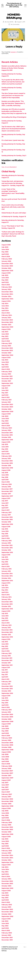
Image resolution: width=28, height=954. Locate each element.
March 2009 (6, 735)
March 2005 (6, 848)
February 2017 (7, 512)
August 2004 (6, 865)
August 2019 (6, 442)
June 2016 (5, 531)
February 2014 (7, 597)
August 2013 (6, 611)
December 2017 (7, 489)
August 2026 (6, 245)
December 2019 (7, 433)
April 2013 (5, 620)
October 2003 (6, 886)
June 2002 (5, 923)
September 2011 (7, 665)
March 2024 (6, 313)
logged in (13, 52)
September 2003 (7, 888)
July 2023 (5, 332)
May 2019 (5, 449)
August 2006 (6, 808)
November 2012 (7, 632)
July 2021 (5, 388)
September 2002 (7, 916)
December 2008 (7, 743)
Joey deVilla (10, 22)
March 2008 (6, 764)
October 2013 (6, 606)
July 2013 (5, 613)
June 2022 (5, 362)
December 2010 (7, 686)
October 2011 (6, 663)
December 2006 (7, 799)
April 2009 (5, 733)
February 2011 (6, 681)
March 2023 (6, 341)
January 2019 (6, 458)
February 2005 (7, 851)
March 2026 (6, 256)
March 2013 (5, 623)
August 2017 (6, 498)
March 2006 (6, 820)
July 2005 (5, 839)
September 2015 (7, 552)
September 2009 (7, 721)
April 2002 (5, 928)
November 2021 (7, 379)
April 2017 (5, 508)
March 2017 (5, 510)
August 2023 (6, 329)
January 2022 (6, 374)
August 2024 (6, 301)
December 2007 (7, 771)
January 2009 (6, 740)
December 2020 (7, 404)
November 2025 (7, 266)
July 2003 (5, 893)
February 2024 (7, 315)
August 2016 (6, 526)
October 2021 (6, 381)
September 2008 (7, 750)
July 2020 (5, 416)
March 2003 (6, 902)
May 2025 (5, 280)
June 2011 (5, 672)
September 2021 (7, 383)
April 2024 (5, 310)
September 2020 (7, 411)
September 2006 (7, 806)
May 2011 (5, 674)
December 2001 (7, 937)
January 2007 (6, 797)
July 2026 (5, 247)
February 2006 (7, 822)
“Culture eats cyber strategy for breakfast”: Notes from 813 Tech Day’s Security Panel (13, 234)
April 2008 (5, 761)
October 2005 (6, 832)
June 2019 (5, 447)
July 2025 (5, 275)
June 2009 (5, 728)
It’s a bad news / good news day (13, 140)
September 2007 (7, 778)
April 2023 (5, 339)
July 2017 (5, 501)
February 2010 (7, 710)
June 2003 (5, 895)
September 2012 (7, 637)
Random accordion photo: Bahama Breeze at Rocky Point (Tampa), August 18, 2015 (14, 68)
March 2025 (6, 285)
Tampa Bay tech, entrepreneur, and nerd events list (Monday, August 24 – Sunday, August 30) (13, 183)
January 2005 (6, 853)
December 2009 (7, 714)
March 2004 (6, 876)
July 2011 (5, 670)
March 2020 (6, 425)
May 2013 (5, 618)
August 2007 (6, 780)
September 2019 (7, 440)
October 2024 (6, 296)
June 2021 (5, 390)
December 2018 (7, 461)
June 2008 (5, 757)
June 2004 (5, 869)
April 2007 (5, 789)
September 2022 (7, 355)
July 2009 (5, 726)
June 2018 (5, 475)
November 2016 (7, 519)
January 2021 (6, 402)
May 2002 (5, 926)
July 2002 (5, 921)
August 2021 (6, 386)
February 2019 (7, 456)
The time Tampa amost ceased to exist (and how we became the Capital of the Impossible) (13, 95)
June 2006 (5, 813)
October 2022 (6, 353)
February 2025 (7, 287)
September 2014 (7, 580)
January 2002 (6, 935)
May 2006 (5, 815)
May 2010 (5, 703)
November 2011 (7, 660)
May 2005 (5, 843)
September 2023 (7, 327)
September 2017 (7, 496)
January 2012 (6, 656)
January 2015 (6, 571)
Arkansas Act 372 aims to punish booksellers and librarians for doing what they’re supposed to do (14, 111)
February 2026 (7, 259)
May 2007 (5, 787)
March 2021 (5, 397)
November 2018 (7, 463)
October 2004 (6, 860)
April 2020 (5, 423)
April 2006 (5, 818)
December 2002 (7, 909)
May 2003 (5, 897)
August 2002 (6, 919)
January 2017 (6, 515)
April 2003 (5, 900)
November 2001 (7, 940)
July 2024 (5, 303)
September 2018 (7, 468)
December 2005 (7, 827)
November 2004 (7, 858)
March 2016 (5, 538)
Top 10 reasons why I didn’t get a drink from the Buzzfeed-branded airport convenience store (13, 129)
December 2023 (7, 320)
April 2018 (5, 479)
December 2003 (7, 881)
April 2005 (5, 846)
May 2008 (5, 759)
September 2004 (7, 862)
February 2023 (7, 343)
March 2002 (6, 930)
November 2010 (7, 688)
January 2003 (6, 907)
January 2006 (6, 825)
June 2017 (5, 503)
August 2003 (6, 890)
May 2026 (5, 252)
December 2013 (7, 602)
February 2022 (7, 371)
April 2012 (5, 649)
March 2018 (6, 482)
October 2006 (6, 804)
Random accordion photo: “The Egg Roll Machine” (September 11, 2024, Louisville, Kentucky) (13, 103)
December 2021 (7, 376)
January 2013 (6, 627)
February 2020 (7, 428)
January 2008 (6, 768)
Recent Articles (10, 62)
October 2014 (6, 578)
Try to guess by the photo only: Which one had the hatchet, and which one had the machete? (13, 82)
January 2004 (6, 879)
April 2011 (5, 677)
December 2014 (7, 573)
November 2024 (7, 294)
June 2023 (5, 334)
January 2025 (6, 289)
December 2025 (7, 263)
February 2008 (7, 766)
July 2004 (5, 867)
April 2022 (5, 367)
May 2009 (5, 731)
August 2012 (6, 639)
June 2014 (5, 588)
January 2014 (6, 599)
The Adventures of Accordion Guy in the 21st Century (14, 5)
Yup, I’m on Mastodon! (9, 167)
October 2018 (6, 465)
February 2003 (7, 905)
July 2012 (5, 642)
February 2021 (7, 400)
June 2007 (5, 785)
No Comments (15, 24)
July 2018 (5, 472)
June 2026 (5, 249)
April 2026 (5, 254)
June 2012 (5, 644)
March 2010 (6, 707)
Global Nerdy (8, 171)
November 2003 (7, 883)
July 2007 (5, 782)
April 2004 (5, 874)
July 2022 (5, 360)
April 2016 (5, 536)
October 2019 (6, 437)
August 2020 (6, 414)
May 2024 (5, 308)
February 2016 (7, 541)
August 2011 (6, 667)
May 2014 (5, 590)
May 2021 (5, 393)
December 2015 (7, 545)
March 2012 (5, 651)
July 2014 (5, 585)
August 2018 (6, 470)
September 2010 (7, 693)
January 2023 (6, 346)
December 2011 (7, 658)
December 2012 (7, 630)
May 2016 (5, 533)
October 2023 (6, 324)
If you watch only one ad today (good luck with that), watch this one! (13, 207)
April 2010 (5, 705)
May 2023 (5, 336)
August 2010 (6, 696)
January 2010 (6, 712)
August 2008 (6, 752)
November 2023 (7, 322)
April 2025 (5, 282)
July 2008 (5, 754)
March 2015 (5, 566)
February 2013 (7, 625)
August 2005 (6, 836)
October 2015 (6, 550)
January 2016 (6, 543)
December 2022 (7, 348)
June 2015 (5, 559)
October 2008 (6, 747)
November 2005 (7, 829)
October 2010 (6, 691)
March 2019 (5, 454)
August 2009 (6, 724)
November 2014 (7, 576)
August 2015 (6, 555)
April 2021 (5, 395)
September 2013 (7, 609)
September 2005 (7, 834)
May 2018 (5, 477)
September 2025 (7, 270)
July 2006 (5, 811)
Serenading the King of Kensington (14, 117)
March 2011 (5, 679)
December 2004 (7, 855)
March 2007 (6, 792)
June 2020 (5, 418)
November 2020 (7, 407)
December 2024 (7, 292)
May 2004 (5, 872)
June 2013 (5, 616)
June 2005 (5, 841)
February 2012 (7, 653)
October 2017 (6, 494)
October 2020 (6, 409)
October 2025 (6, 268)
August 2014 (6, 583)
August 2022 (6, 357)
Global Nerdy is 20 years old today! (14, 213)
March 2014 (6, 595)
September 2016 (7, 524)
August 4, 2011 (21, 22)
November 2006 (7, 801)
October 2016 (6, 522)
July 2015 (5, 557)
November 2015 (7, 548)
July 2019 (5, 444)
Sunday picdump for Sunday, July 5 (14, 155)
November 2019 (7, 435)
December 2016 (7, 517)
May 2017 (5, 505)
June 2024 (5, 306)
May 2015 (5, 562)
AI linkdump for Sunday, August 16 (14, 216)
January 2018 (6, 487)
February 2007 (7, 794)
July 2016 (5, 529)
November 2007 (7, 773)
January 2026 (6, 261)
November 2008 (7, 745)
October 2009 (6, 719)
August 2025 (6, 273)
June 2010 (5, 700)
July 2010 (5, 698)
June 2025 (5, 278)
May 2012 (5, 646)
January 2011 (6, 684)
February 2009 (7, 738)
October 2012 (6, 634)
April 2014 (5, 592)
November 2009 (7, 717)
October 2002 (6, 914)
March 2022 (6, 369)
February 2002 (7, 933)
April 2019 (5, 451)
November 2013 (7, 604)
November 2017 (7, 491)
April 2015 (5, 564)
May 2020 (5, 421)
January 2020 (6, 430)
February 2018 (7, 484)
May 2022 (5, 364)
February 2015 (7, 569)
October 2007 (6, 775)
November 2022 (7, 350)
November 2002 (7, 912)
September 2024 (7, 299)
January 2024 (6, 317)
